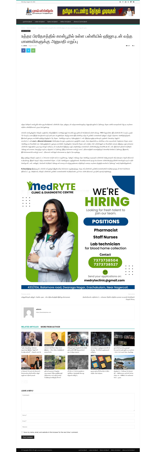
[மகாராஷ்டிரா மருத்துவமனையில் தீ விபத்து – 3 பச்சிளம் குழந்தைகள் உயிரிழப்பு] (101, 339)
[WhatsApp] (33, 50)
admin (25, 45)
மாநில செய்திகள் (40, 22)
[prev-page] (22, 381)
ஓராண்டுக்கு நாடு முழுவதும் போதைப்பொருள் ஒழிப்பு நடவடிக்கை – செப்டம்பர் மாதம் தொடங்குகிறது (124, 350)
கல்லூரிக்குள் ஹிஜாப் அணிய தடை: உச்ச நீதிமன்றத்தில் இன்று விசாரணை (45, 297)
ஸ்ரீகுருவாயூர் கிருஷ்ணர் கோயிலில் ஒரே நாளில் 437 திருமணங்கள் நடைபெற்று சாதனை (77, 350)
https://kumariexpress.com (43, 312)
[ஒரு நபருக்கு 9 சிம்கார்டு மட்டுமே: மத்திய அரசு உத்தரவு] (101, 362)
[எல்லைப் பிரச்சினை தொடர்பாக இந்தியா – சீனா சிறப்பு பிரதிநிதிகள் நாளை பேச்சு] (54, 339)
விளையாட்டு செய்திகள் (80, 22)
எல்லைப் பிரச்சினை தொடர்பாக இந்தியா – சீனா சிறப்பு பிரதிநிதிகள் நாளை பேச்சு (54, 350)
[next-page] (26, 381)
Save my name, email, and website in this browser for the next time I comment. (51, 432)
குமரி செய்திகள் (27, 22)
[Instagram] (125, 1)
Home (23, 28)
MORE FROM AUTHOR (50, 327)
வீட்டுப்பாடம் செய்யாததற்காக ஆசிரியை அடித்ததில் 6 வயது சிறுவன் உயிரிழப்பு (76, 373)
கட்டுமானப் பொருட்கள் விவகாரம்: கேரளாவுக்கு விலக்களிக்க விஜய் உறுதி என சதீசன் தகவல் (30, 373)
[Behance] (120, 1)
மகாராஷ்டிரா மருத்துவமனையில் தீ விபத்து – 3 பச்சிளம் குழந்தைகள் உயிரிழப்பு (100, 350)
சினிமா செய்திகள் (65, 22)
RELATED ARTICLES (30, 327)
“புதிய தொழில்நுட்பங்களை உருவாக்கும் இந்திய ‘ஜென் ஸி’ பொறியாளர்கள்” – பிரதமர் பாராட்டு (31, 350)
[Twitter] (128, 1)
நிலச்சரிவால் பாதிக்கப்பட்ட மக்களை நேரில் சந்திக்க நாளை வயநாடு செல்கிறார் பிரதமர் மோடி (109, 298)
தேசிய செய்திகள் (53, 22)
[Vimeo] (131, 1)
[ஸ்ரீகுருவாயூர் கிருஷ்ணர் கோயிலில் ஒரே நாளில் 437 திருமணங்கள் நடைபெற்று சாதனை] (78, 339)
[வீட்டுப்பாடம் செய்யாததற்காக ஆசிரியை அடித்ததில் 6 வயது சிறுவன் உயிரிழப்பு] (78, 362)
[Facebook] (123, 1)
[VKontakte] (133, 1)
